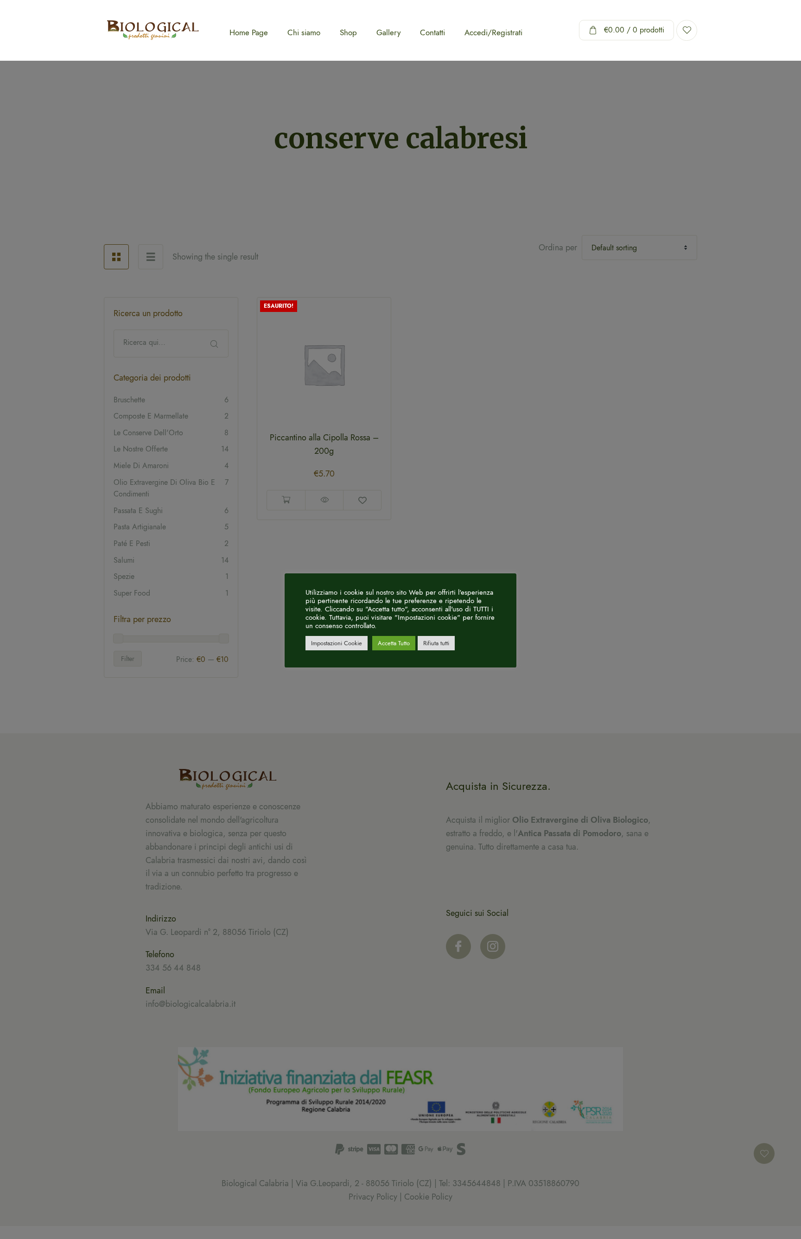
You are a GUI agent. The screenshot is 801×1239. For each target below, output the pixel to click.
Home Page (248, 32)
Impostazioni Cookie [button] (336, 643)
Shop (348, 32)
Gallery (388, 32)
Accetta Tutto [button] (394, 643)
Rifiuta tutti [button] (436, 643)
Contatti (432, 32)
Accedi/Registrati (493, 32)
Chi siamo (303, 32)
